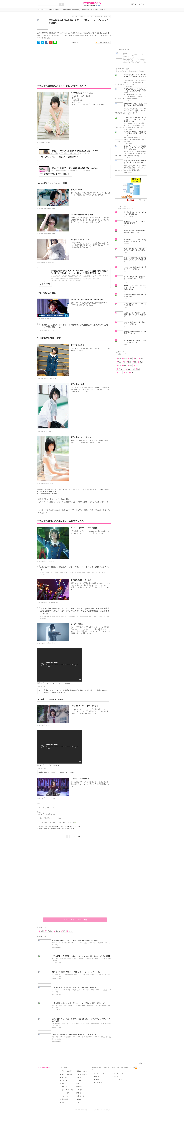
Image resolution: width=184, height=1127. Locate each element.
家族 (135, 388)
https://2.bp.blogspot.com (48, 641)
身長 (42, 929)
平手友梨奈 (49, 929)
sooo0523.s (55, 961)
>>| (79, 835)
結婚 (125, 385)
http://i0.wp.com (45, 140)
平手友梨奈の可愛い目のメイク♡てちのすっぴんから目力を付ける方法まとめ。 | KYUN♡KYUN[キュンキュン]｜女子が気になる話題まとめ (80, 270)
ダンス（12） (90, 15)
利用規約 (96, 1078)
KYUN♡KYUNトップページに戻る (75, 918)
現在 (119, 388)
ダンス (70, 929)
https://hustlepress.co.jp (48, 260)
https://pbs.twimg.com (47, 482)
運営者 (116, 1075)
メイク (120, 399)
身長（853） (75, 15)
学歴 (119, 392)
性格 (131, 392)
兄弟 (138, 396)
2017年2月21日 (54, 492)
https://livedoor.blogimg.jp (48, 376)
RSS (139, 1066)
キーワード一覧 (118, 1071)
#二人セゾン (60, 824)
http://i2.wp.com (45, 723)
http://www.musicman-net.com (49, 601)
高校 (141, 388)
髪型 (129, 388)
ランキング (131, 396)
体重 (64, 929)
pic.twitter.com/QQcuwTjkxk (72, 824)
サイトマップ (98, 1081)
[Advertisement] (57, 61)
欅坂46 (58, 929)
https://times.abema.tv (47, 317)
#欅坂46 (103, 488)
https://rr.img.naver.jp (47, 429)
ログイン (141, 4)
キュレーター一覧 (99, 1071)
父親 (132, 399)
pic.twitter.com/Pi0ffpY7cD (50, 490)
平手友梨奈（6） (99, 15)
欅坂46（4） (107, 15)
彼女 (136, 385)
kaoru (53, 945)
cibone (53, 992)
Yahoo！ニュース (49, 328)
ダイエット (121, 396)
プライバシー (118, 1078)
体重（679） (83, 15)
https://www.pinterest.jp (47, 559)
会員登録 (133, 4)
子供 (142, 385)
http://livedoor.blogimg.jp (48, 207)
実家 (125, 392)
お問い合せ (97, 1075)
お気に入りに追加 (104, 40)
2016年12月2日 (69, 826)
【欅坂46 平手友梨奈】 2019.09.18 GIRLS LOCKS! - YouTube (74, 166)
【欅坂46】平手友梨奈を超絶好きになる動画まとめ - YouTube (74, 149)
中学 (126, 399)
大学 (136, 392)
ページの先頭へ (139, 1061)
